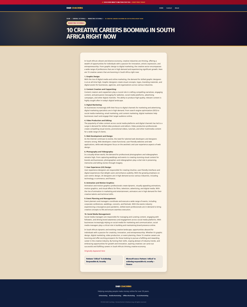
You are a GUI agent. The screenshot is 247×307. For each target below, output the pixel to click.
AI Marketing (103, 295)
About (177, 8)
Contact (169, 8)
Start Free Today (138, 2)
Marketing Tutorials (95, 18)
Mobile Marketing (115, 295)
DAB (75, 8)
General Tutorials (79, 18)
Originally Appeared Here (94, 251)
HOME (161, 8)
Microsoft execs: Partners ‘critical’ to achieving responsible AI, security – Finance (141, 261)
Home (68, 18)
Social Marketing (142, 295)
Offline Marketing (129, 295)
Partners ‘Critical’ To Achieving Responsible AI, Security (98, 260)
